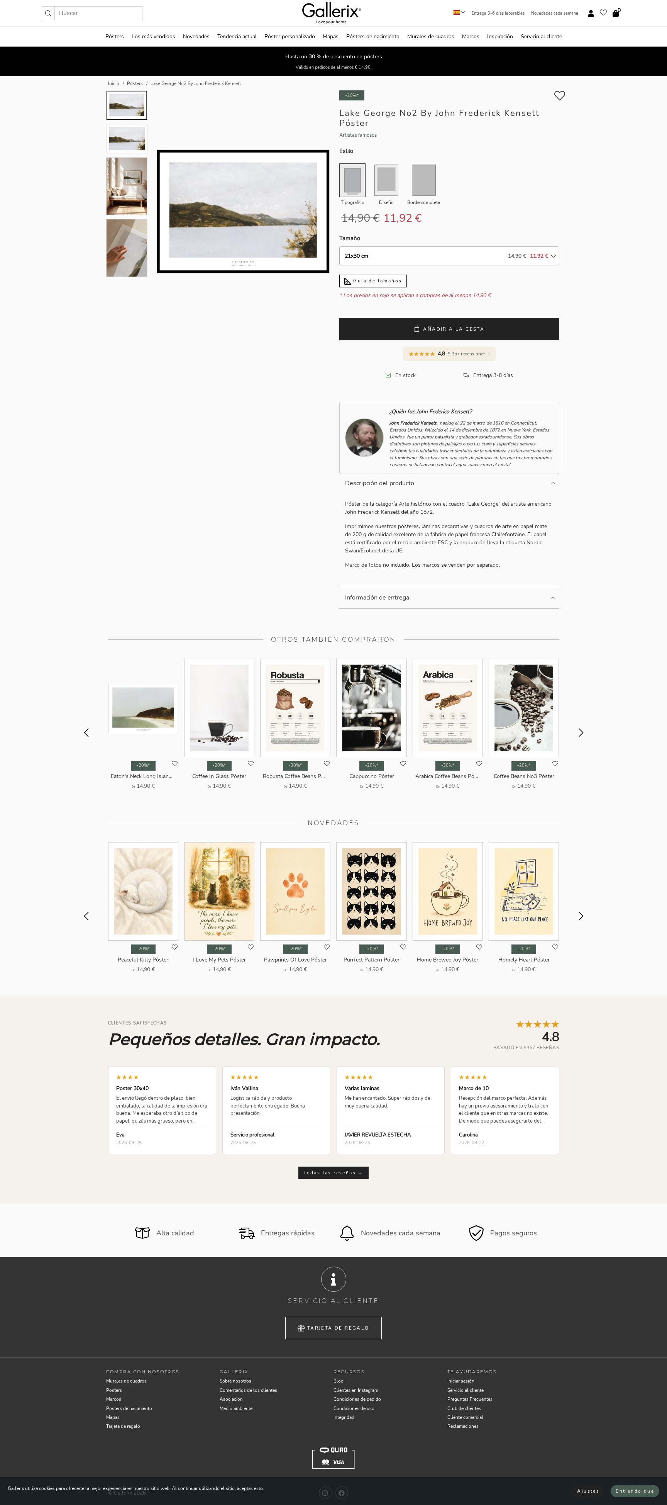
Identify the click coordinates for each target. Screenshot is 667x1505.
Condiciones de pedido (357, 1399)
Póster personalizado (289, 36)
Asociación (231, 1399)
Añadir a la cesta (453, 329)
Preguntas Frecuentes (470, 1399)
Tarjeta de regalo (338, 1328)
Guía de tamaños (376, 281)
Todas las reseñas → (333, 1173)
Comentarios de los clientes (248, 1390)
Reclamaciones (463, 1426)
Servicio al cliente (541, 36)
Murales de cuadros (430, 36)
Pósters (114, 36)
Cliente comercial (465, 1417)
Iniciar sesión (460, 1381)
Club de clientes (464, 1408)
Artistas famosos (358, 135)
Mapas (331, 36)
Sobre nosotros (235, 1381)
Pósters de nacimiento (373, 36)
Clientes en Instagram (356, 1390)
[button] (48, 13)
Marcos (470, 36)
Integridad (344, 1417)
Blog (339, 1381)
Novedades (196, 36)
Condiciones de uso (354, 1408)
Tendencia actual (237, 36)
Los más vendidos (153, 36)
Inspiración (500, 36)
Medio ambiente (236, 1408)
